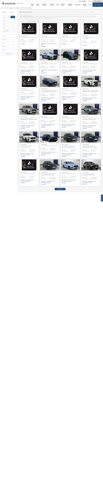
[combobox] (8, 20)
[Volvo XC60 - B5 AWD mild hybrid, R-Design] (50, 109)
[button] (12, 20)
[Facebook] (79, 1)
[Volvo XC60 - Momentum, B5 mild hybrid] (70, 55)
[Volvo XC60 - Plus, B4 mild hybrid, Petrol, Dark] (91, 137)
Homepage (10, 7)
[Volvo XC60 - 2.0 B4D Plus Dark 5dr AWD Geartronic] (29, 164)
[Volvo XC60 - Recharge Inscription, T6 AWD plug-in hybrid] (29, 109)
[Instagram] (81, 1)
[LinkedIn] (83, 1)
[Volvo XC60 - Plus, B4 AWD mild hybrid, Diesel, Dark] (50, 81)
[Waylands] (9, 3)
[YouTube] (85, 1)
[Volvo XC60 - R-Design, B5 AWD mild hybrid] (91, 164)
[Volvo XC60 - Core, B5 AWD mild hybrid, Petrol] (91, 28)
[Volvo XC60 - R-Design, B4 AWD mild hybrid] (70, 81)
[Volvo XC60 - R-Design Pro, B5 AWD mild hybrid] (70, 164)
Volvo (14, 7)
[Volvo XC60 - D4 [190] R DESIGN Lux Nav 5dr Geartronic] (29, 28)
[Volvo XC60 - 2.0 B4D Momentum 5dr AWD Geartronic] (91, 55)
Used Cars (17, 7)
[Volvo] (20, 3)
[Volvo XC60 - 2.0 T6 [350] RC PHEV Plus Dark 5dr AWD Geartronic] (50, 137)
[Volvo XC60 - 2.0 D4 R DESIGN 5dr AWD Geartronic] (50, 55)
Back (2, 7)
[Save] (37, 34)
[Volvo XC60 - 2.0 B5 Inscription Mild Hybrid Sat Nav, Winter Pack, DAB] (70, 28)
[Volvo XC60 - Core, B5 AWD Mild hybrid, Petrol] (70, 137)
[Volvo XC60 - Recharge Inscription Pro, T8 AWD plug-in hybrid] (91, 81)
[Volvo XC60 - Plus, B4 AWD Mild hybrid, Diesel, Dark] (50, 164)
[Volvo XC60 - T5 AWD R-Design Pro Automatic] (29, 55)
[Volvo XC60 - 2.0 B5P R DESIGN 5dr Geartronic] (70, 109)
